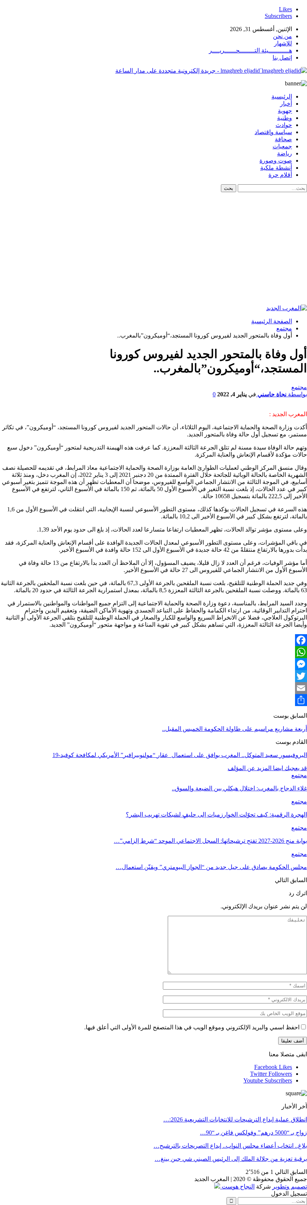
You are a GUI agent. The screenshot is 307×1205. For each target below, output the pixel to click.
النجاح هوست (237, 1186)
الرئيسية (281, 96)
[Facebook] (153, 640)
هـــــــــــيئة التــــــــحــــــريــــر (250, 50)
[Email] (153, 688)
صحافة (283, 139)
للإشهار (283, 43)
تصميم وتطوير (289, 1186)
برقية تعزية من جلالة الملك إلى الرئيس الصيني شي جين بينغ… (231, 1159)
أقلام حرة (280, 175)
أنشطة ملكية (276, 167)
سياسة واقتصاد (273, 132)
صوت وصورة (275, 160)
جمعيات (282, 146)
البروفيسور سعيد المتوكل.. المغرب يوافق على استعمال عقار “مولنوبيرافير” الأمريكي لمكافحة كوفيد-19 (179, 755)
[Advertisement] (153, 248)
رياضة (284, 153)
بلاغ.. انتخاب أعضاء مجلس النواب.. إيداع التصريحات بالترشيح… (230, 1145)
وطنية (284, 118)
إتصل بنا (282, 57)
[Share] (153, 700)
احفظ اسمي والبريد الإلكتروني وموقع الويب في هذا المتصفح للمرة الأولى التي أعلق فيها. (192, 1027)
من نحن (282, 36)
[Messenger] (153, 664)
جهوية (285, 111)
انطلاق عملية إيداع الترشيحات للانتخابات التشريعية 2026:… (235, 1119)
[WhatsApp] (153, 652)
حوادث (284, 125)
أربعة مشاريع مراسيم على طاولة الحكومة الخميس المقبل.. (234, 729)
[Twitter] (153, 676)
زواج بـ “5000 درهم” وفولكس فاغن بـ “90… (253, 1132)
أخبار (286, 103)
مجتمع (299, 387)
